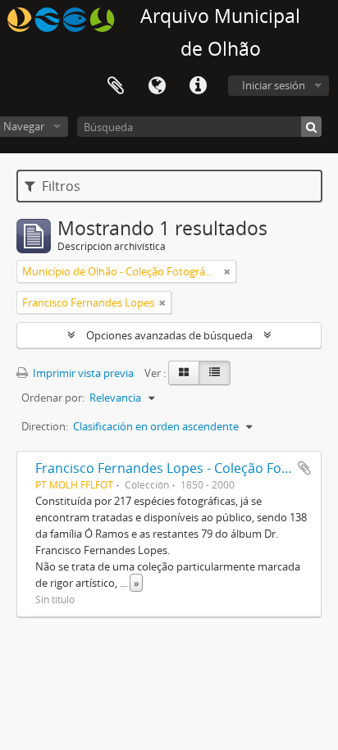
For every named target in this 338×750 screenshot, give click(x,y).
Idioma (156, 86)
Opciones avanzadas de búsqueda (169, 335)
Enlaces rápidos (197, 86)
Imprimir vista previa (82, 373)
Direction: (44, 426)
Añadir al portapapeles (304, 468)
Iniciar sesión (273, 85)
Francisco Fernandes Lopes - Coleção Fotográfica (185, 468)
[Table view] (215, 373)
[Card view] (183, 373)
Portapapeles (115, 86)
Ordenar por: (52, 397)
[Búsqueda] (311, 126)
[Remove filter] (227, 271)
